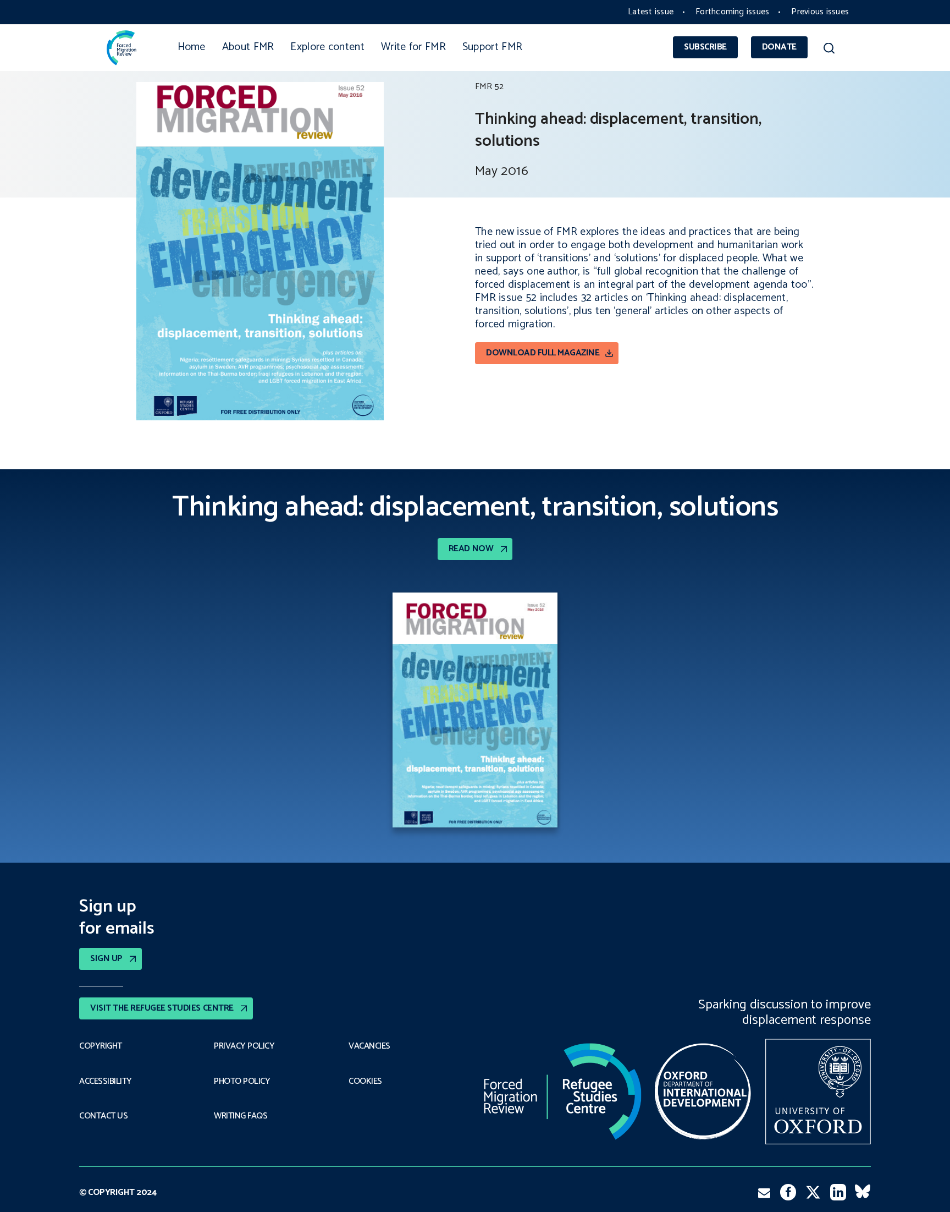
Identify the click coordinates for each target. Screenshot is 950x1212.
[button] (828, 50)
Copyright (100, 1046)
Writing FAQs (240, 1116)
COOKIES (365, 1082)
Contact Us (103, 1116)
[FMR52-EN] (475, 712)
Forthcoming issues (732, 11)
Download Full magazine (542, 352)
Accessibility (105, 1082)
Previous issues (820, 11)
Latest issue (650, 11)
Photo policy (242, 1082)
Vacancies (369, 1046)
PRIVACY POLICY (244, 1046)
